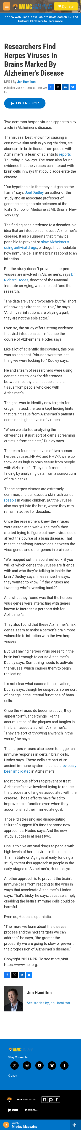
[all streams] (75, 1125)
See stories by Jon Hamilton (48, 1003)
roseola (10, 500)
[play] (6, 1125)
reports (65, 154)
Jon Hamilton (26, 82)
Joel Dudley (34, 192)
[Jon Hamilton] (13, 998)
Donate (68, 6)
